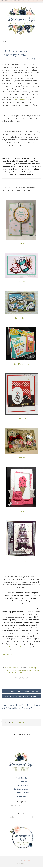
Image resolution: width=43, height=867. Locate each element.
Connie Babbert (21, 418)
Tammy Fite (21, 796)
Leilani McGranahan (21, 793)
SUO (7, 672)
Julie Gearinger (21, 561)
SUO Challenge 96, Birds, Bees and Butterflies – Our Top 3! (23, 691)
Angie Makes (28, 860)
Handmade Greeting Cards (14, 670)
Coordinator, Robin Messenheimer (17, 647)
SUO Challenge (14, 672)
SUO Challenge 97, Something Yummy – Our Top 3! (22, 696)
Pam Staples (21, 281)
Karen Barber (21, 458)
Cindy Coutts (21, 778)
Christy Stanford (21, 785)
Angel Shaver (21, 782)
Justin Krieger (21, 243)
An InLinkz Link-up (8, 655)
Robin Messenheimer (19, 100)
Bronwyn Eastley (21, 318)
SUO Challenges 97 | (19, 722)
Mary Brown (21, 511)
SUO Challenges (32, 668)
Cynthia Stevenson (21, 789)
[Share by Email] (27, 677)
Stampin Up (27, 670)
